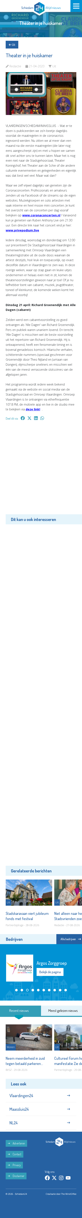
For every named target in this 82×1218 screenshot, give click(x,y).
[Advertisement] (41, 470)
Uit (13, 44)
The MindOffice (68, 1193)
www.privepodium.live (22, 230)
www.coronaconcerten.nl (41, 215)
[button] (16, 990)
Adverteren (18, 1143)
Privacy (16, 1165)
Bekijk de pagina (50, 972)
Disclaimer (18, 1176)
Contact (16, 1154)
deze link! (33, 409)
